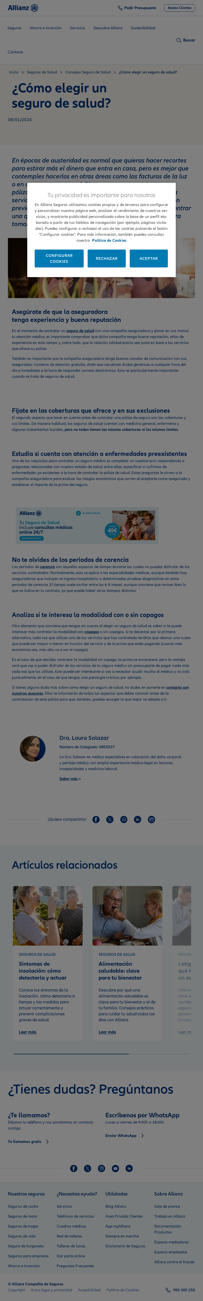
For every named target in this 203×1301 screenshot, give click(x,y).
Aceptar (149, 258)
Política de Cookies (109, 240)
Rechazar (107, 258)
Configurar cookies (59, 258)
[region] (101, 230)
